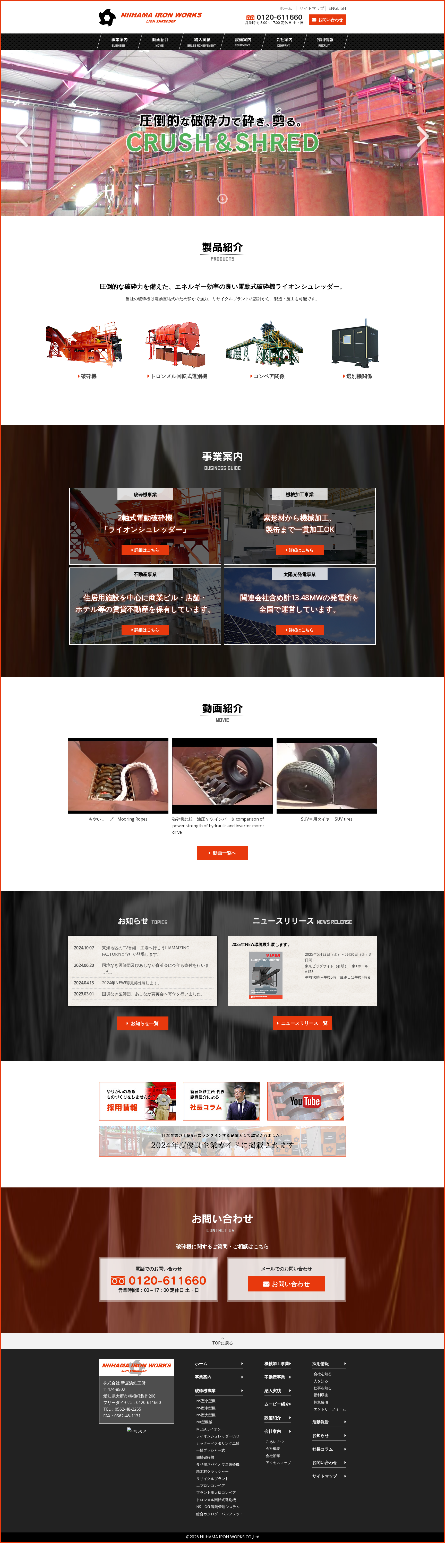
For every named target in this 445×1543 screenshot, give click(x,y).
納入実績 (272, 1390)
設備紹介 (272, 1417)
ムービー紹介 (276, 1404)
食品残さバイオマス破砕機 (217, 1464)
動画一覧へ (224, 853)
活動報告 (320, 1422)
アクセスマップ (278, 1462)
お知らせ (320, 1435)
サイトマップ (311, 8)
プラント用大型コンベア (216, 1492)
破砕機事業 (205, 1390)
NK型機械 (204, 1421)
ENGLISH (337, 8)
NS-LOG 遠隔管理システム (218, 1506)
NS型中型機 (206, 1408)
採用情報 (320, 1363)
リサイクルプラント (212, 1478)
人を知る (321, 1380)
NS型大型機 (206, 1414)
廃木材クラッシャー (212, 1471)
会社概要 (273, 1448)
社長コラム (322, 1449)
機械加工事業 (276, 1363)
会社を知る (323, 1373)
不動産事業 (274, 1377)
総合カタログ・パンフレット (219, 1513)
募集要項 (321, 1402)
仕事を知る (323, 1387)
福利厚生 (321, 1394)
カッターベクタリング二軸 (217, 1443)
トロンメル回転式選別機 (216, 1499)
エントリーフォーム (330, 1409)
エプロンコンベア (210, 1485)
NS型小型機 (206, 1400)
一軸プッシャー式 (210, 1450)
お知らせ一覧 (145, 1023)
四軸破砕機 (205, 1457)
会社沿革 (273, 1455)
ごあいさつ (275, 1441)
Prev (22, 135)
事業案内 (203, 1377)
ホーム (286, 8)
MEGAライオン (208, 1429)
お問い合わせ (330, 19)
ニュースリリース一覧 (304, 1023)
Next (423, 135)
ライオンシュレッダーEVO (217, 1436)
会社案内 (272, 1431)
